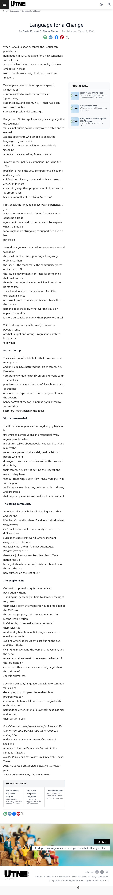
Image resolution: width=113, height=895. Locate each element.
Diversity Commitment (98, 876)
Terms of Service (78, 876)
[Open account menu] (101, 4)
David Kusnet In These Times (40, 31)
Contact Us (40, 876)
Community (14, 11)
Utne (5, 11)
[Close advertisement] (78, 887)
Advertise (51, 876)
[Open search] (109, 4)
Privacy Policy (63, 876)
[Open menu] (4, 4)
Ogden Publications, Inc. (97, 880)
